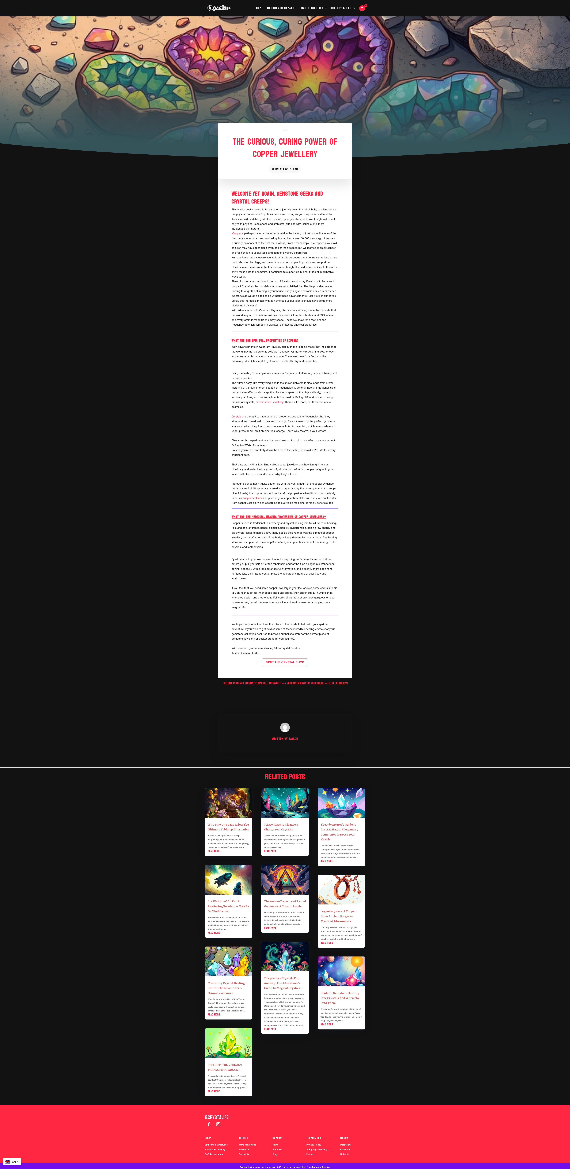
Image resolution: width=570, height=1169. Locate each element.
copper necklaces (253, 498)
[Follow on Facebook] (209, 1124)
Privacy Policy (313, 1144)
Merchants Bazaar (280, 9)
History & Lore (342, 9)
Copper (236, 233)
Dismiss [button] (326, 1167)
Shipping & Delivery (316, 1149)
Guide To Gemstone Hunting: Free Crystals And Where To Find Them (340, 998)
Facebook (345, 1149)
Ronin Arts (244, 1149)
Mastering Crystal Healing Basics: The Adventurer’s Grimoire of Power (226, 988)
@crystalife (217, 1117)
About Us (277, 1149)
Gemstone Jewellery (271, 402)
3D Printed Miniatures (216, 1144)
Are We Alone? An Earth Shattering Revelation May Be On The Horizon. (228, 906)
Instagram (345, 1144)
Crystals (236, 416)
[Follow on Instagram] (218, 1124)
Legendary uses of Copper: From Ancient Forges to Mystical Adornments (338, 916)
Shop (208, 1138)
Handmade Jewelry (215, 1149)
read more (214, 851)
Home (259, 9)
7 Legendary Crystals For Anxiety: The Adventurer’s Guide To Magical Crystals (282, 983)
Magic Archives (312, 9)
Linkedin (344, 1154)
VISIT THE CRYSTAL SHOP (285, 662)
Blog (275, 1154)
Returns (310, 1154)
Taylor (278, 169)
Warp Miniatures (247, 1144)
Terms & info (314, 1138)
